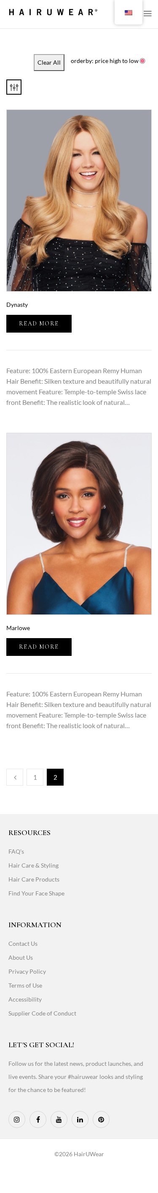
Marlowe (18, 627)
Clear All (49, 62)
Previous (14, 777)
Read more (39, 323)
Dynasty (17, 304)
